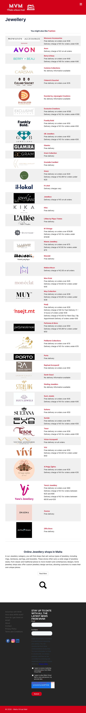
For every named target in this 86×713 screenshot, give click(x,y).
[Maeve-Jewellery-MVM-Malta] (24, 246)
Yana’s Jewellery (50, 485)
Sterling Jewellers (51, 384)
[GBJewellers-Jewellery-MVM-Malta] (24, 136)
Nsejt (46, 304)
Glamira (47, 145)
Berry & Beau (49, 56)
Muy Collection (50, 291)
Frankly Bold (49, 120)
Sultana (47, 409)
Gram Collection (50, 153)
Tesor (46, 428)
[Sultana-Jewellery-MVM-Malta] (24, 411)
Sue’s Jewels (49, 396)
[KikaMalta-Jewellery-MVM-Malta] (24, 209)
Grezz (46, 171)
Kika (46, 208)
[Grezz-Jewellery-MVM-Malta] (24, 175)
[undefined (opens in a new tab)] (24, 69)
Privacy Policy (10, 629)
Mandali (47, 256)
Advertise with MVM (13, 612)
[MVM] (20, 7)
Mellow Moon (49, 268)
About (7, 623)
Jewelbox (48, 197)
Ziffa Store (48, 529)
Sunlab (47, 418)
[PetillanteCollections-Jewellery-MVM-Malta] (24, 343)
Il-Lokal (47, 186)
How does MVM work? (14, 615)
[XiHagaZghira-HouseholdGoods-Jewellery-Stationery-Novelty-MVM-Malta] (24, 469)
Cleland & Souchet (51, 80)
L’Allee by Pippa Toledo (53, 219)
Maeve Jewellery (50, 242)
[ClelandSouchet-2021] (24, 81)
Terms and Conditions (14, 632)
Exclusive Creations (52, 109)
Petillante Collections (52, 341)
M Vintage (48, 229)
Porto (46, 355)
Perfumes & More (51, 323)
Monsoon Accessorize (53, 38)
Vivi (45, 447)
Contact (8, 626)
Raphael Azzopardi (51, 365)
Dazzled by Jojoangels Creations (57, 96)
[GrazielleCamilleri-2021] (24, 163)
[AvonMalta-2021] (24, 50)
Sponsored (24, 43)
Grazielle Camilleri (51, 162)
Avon (46, 48)
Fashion (51, 31)
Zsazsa (47, 511)
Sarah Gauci (49, 375)
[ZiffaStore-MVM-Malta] (24, 530)
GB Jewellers (49, 134)
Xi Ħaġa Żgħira (50, 467)
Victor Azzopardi (51, 439)
